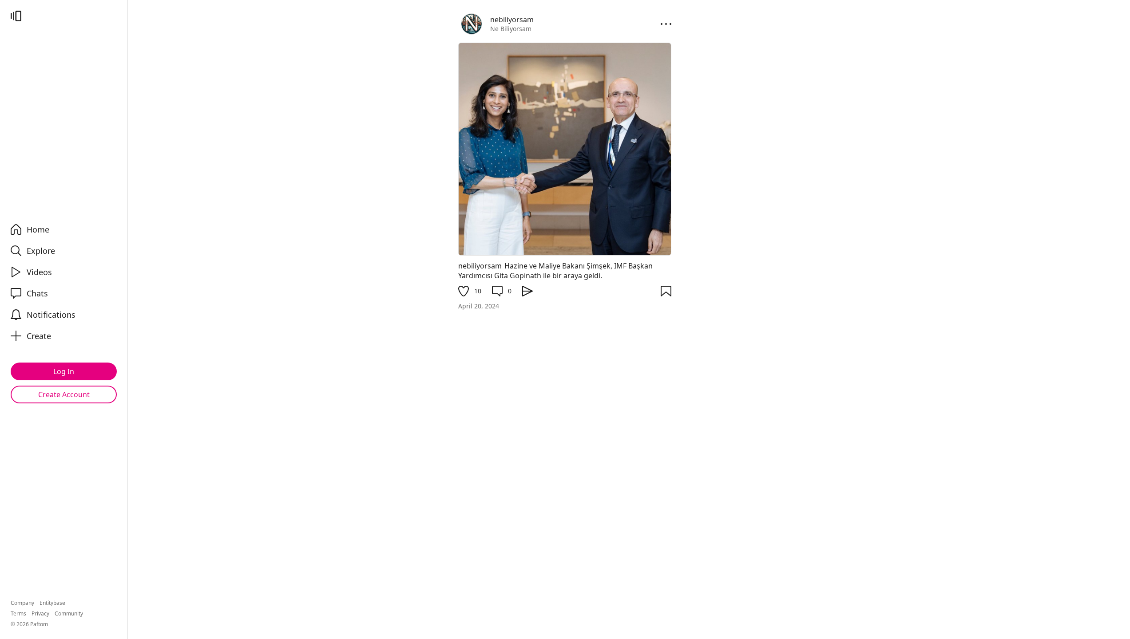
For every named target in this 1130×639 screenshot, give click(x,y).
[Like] (463, 291)
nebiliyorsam (480, 266)
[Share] (527, 291)
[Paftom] (16, 16)
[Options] (666, 24)
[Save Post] (666, 291)
